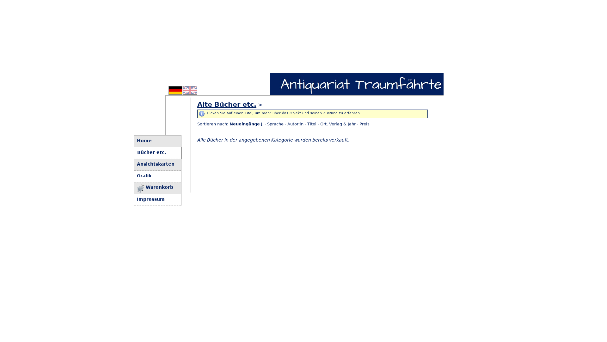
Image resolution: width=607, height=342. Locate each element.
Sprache (275, 124)
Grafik (144, 175)
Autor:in (295, 124)
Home (144, 140)
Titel (311, 124)
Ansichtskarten (156, 164)
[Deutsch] (175, 92)
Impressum (151, 199)
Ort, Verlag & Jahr (338, 124)
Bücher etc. (151, 152)
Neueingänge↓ (246, 124)
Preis (364, 124)
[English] (190, 92)
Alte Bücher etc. (226, 104)
